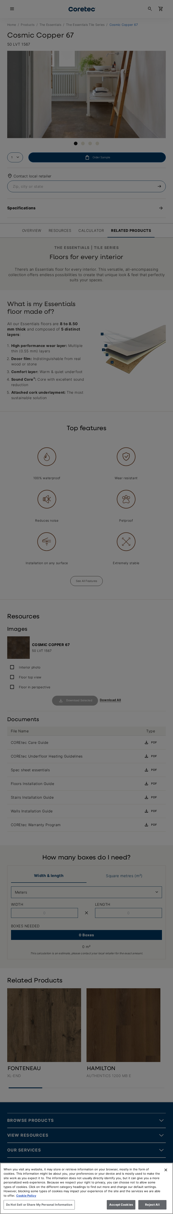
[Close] (166, 1170)
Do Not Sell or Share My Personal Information (39, 1204)
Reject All (152, 1204)
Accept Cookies (121, 1204)
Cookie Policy (26, 1195)
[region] (86, 1188)
